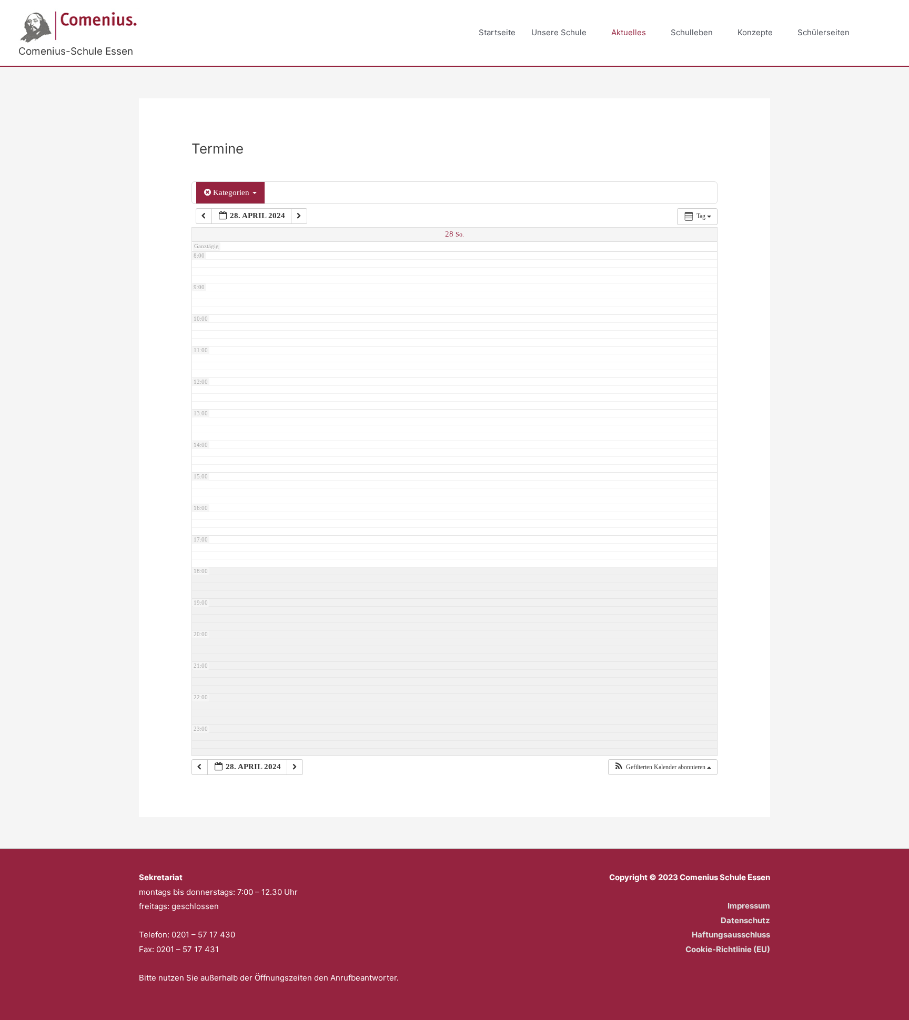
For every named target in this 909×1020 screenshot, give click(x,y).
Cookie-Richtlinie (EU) (727, 949)
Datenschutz (745, 920)
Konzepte (755, 32)
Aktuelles (628, 32)
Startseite (497, 32)
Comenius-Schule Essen (75, 51)
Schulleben (692, 32)
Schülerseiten (823, 32)
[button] (878, 33)
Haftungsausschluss (731, 935)
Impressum (749, 906)
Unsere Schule (559, 32)
